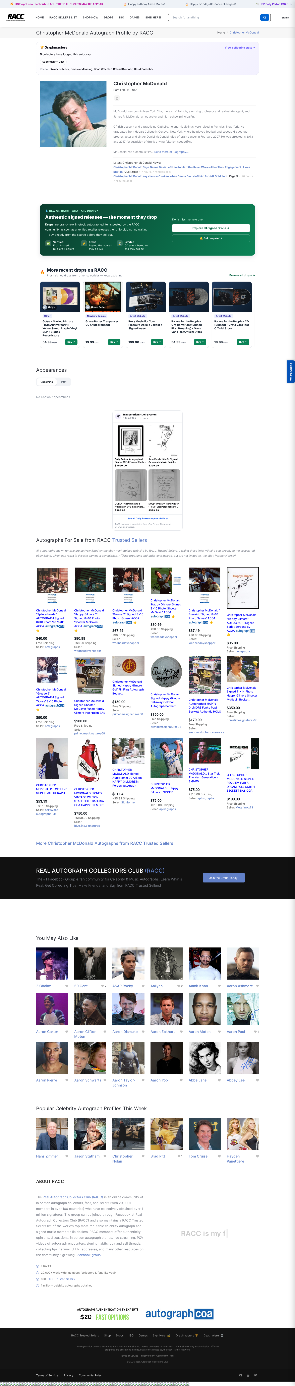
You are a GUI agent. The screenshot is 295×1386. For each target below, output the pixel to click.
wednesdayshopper (87, 650)
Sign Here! (153, 17)
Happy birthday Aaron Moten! (144, 4)
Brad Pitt (158, 1156)
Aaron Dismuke (125, 1032)
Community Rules (165, 1355)
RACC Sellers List (63, 17)
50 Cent (81, 986)
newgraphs (52, 647)
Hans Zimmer (47, 1156)
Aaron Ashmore (240, 986)
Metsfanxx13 (244, 807)
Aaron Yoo (159, 1080)
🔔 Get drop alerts (211, 238)
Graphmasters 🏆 (187, 1335)
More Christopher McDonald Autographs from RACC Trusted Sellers (104, 843)
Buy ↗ (71, 341)
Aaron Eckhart (163, 1032)
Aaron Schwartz (88, 1080)
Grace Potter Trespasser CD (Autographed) (101, 323)
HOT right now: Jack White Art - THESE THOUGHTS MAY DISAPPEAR (56, 4)
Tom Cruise (198, 1156)
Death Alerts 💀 (213, 1335)
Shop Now (90, 17)
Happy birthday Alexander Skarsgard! (210, 4)
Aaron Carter (47, 1032)
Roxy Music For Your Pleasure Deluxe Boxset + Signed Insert (145, 325)
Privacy (68, 1375)
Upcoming (47, 381)
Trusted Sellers (129, 540)
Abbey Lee (236, 1080)
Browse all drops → (242, 275)
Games (135, 17)
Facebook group (88, 1255)
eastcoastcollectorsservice (206, 732)
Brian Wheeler (103, 69)
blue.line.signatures (87, 825)
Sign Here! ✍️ (162, 1335)
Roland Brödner (122, 69)
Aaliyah (157, 986)
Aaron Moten (200, 1032)
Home (40, 17)
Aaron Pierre (46, 1080)
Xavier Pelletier (59, 69)
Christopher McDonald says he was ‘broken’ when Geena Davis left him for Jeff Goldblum (170, 176)
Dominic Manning (81, 69)
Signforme (128, 802)
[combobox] (215, 17)
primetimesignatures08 (89, 733)
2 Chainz (43, 986)
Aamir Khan (198, 986)
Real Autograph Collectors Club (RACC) (73, 1197)
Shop (107, 1335)
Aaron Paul (236, 1032)
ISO (121, 17)
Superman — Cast (53, 61)
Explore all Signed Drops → (210, 228)
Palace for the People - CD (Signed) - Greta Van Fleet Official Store (231, 325)
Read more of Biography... (171, 151)
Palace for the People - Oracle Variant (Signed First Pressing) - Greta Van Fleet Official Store (186, 327)
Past (63, 381)
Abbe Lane (197, 1080)
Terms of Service (129, 1355)
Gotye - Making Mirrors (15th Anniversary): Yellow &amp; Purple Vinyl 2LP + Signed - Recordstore (60, 328)
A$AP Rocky (122, 986)
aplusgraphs (167, 809)
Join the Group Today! (223, 877)
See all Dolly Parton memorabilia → (147, 518)
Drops (109, 17)
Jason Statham (87, 1156)
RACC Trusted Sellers (61, 1279)
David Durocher (143, 69)
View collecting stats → (240, 47)
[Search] (264, 17)
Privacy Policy (147, 1355)
